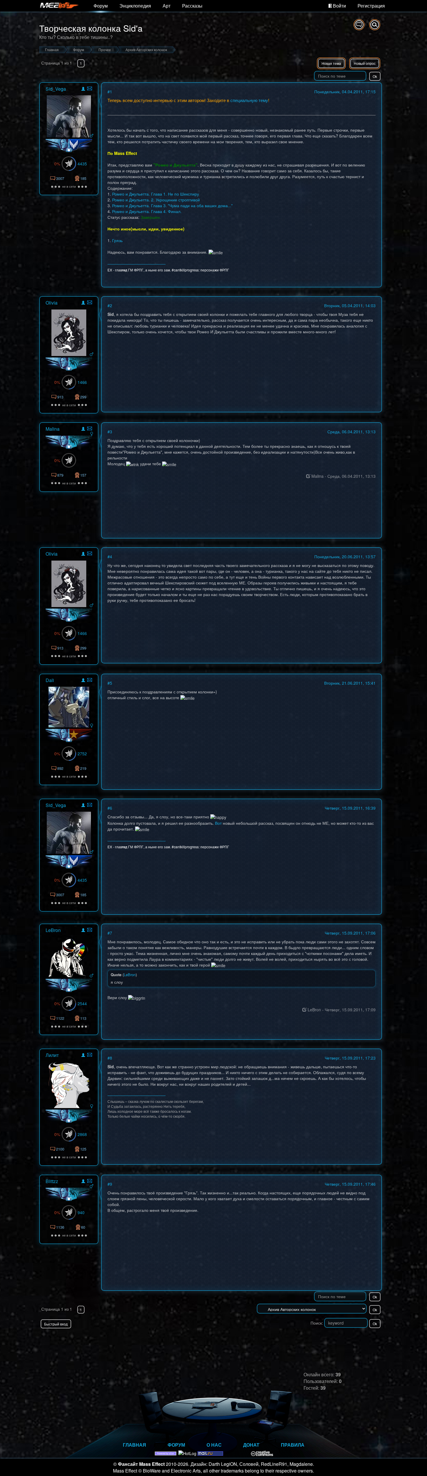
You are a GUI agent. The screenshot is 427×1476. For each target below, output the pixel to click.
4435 (82, 164)
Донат (251, 1444)
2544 (82, 1003)
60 (83, 1227)
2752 (82, 753)
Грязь (117, 240)
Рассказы (192, 5)
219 (83, 768)
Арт (167, 5)
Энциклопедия (135, 5)
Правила (292, 1444)
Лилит (52, 1055)
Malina (53, 428)
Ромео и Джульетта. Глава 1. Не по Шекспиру (155, 194)
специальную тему (249, 100)
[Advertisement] (314, 1340)
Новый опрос (365, 63)
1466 (82, 382)
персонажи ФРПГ (214, 269)
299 (83, 397)
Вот (218, 823)
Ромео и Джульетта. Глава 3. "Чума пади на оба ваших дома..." (172, 205)
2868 (82, 1134)
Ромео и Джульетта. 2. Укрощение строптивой (156, 200)
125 (83, 1149)
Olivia (52, 302)
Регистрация (371, 5)
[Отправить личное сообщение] (89, 88)
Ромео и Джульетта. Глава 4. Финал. (147, 211)
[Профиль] (83, 89)
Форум (101, 5)
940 (81, 1212)
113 (83, 1018)
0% (57, 164)
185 (83, 178)
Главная (134, 1444)
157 (83, 475)
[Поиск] (374, 24)
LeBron (53, 930)
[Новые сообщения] (359, 24)
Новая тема (331, 63)
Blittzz (52, 1181)
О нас (214, 1444)
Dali (50, 680)
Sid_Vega (56, 88)
